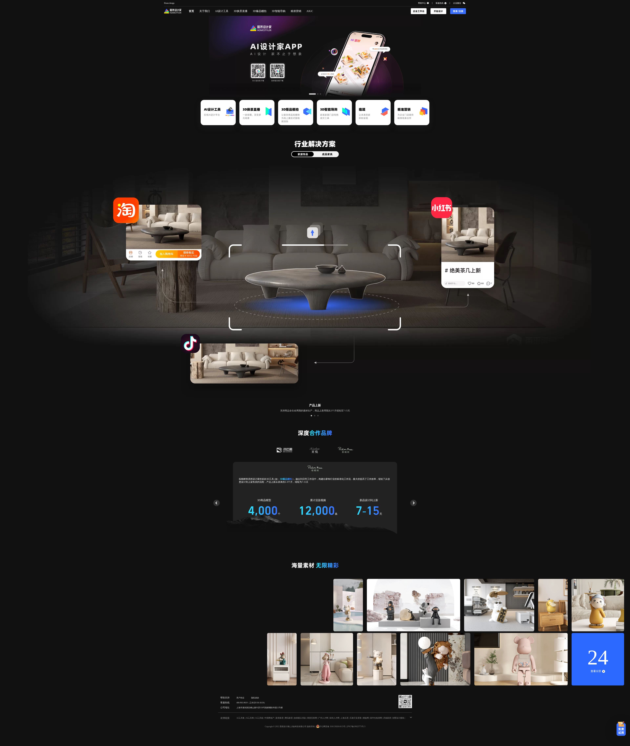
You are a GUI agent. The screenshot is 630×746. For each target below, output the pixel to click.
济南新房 (387, 718)
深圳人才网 (334, 718)
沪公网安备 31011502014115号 (332, 726)
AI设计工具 (221, 11)
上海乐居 (344, 718)
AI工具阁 (250, 718)
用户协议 (240, 698)
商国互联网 (312, 718)
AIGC (309, 11)
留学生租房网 (376, 718)
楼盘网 (366, 718)
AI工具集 (240, 718)
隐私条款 (255, 698)
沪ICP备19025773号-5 (356, 726)
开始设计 (438, 11)
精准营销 (296, 11)
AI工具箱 (259, 718)
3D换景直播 (240, 11)
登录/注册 (458, 11)
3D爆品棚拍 (259, 11)
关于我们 (204, 11)
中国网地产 (269, 718)
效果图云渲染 (300, 718)
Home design (169, 3)
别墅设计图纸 (398, 718)
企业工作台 (418, 11)
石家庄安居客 (356, 718)
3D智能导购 (278, 11)
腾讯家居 (289, 718)
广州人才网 (323, 718)
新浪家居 (280, 718)
